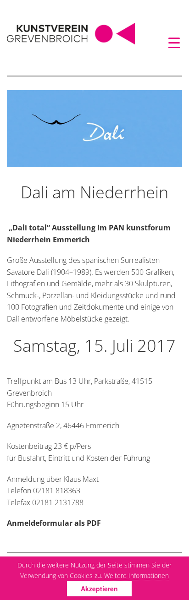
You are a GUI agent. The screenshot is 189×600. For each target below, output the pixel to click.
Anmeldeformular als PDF (54, 523)
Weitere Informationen (136, 575)
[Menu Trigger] (174, 42)
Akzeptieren (99, 588)
